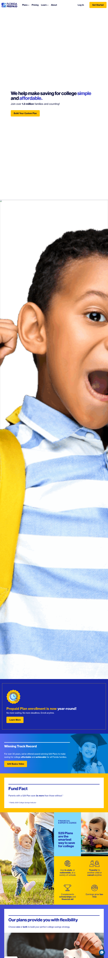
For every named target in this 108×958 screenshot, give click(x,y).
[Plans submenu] (28, 5)
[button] (102, 952)
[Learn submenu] (48, 5)
